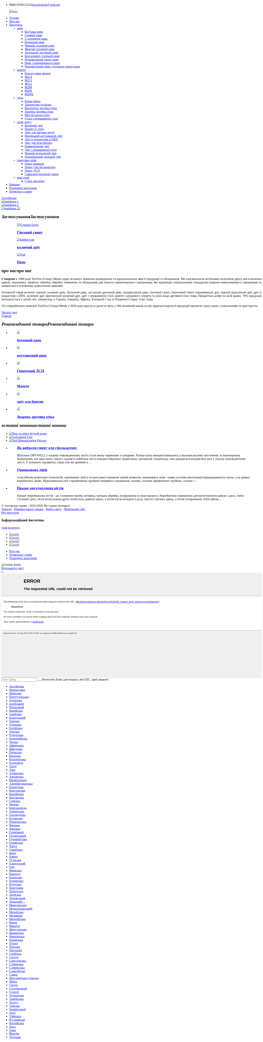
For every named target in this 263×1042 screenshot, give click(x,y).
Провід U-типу (34, 129)
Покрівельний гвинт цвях (42, 59)
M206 (28, 90)
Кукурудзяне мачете (38, 73)
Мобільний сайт (74, 509)
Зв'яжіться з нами (20, 191)
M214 (28, 77)
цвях (20, 28)
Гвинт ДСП (32, 170)
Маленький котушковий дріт (43, 136)
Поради (7, 509)
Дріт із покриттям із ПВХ (41, 139)
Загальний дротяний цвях (42, 52)
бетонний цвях (29, 340)
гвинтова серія (26, 160)
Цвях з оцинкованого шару (42, 63)
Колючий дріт (34, 125)
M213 (28, 80)
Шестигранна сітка (37, 115)
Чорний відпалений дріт (41, 153)
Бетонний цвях (34, 42)
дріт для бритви (30, 401)
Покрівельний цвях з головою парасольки (52, 66)
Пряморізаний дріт (37, 146)
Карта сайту (54, 509)
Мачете (23, 386)
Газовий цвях (33, 35)
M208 (28, 87)
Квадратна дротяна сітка (41, 108)
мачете (21, 70)
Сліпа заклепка (34, 181)
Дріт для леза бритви (38, 142)
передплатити (11, 527)
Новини (14, 184)
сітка (20, 97)
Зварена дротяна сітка (39, 111)
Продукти (15, 24)
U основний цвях (36, 38)
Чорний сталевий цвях (39, 45)
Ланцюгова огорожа (38, 104)
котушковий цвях (32, 355)
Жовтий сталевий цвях (40, 49)
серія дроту (24, 122)
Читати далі (9, 312)
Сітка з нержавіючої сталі (41, 118)
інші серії (23, 177)
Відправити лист (13, 568)
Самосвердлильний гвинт (42, 174)
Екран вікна (32, 101)
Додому (14, 17)
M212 (28, 83)
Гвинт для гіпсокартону (40, 167)
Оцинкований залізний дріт (43, 156)
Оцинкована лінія (32, 470)
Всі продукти (10, 512)
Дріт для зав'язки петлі (39, 132)
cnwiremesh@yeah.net (46, 4)
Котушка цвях (34, 31)
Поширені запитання (23, 188)
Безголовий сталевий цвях (42, 56)
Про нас (14, 21)
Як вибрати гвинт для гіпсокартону (47, 448)
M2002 (29, 94)
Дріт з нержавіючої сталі (41, 149)
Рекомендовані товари (28, 509)
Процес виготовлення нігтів (40, 488)
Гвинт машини (34, 163)
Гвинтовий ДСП (30, 371)
